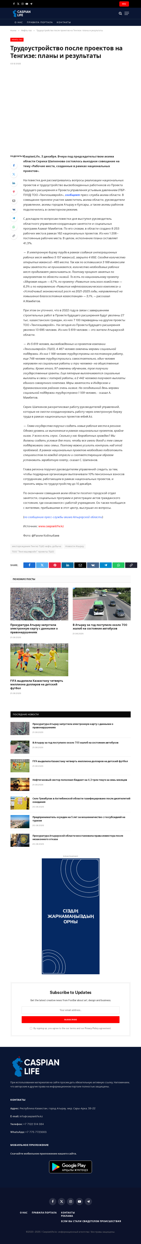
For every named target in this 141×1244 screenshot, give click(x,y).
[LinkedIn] (13, 183)
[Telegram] (13, 218)
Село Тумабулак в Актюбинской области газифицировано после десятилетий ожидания (81, 800)
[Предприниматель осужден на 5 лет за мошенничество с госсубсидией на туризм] (19, 821)
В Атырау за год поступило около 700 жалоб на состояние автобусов (100, 626)
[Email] (13, 200)
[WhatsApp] (13, 227)
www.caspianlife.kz (51, 526)
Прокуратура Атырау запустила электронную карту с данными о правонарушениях (34, 628)
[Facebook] (13, 165)
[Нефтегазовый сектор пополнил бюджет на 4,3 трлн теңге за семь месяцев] (19, 784)
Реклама (67, 1216)
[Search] (120, 13)
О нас (19, 22)
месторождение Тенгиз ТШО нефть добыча (36, 546)
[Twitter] (13, 174)
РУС (124, 4)
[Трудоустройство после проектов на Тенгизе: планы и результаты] (70, 109)
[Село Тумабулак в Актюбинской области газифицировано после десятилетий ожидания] (19, 803)
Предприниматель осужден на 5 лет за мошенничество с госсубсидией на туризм (78, 819)
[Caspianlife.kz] (21, 13)
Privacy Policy (92, 1028)
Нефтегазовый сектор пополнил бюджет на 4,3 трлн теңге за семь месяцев (79, 780)
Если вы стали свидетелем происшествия (91, 1221)
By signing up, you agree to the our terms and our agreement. (72, 1028)
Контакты (64, 22)
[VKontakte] (13, 209)
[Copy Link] (13, 235)
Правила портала (40, 22)
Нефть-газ (17, 40)
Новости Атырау (74, 546)
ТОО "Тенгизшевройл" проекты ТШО (33, 551)
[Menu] (126, 13)
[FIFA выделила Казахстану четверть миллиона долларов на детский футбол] (39, 659)
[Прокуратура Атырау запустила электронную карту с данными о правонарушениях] (39, 604)
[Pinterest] (13, 191)
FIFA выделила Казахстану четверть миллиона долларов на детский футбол (36, 684)
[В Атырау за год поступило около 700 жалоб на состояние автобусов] (102, 604)
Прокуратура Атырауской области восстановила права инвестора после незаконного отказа (77, 837)
